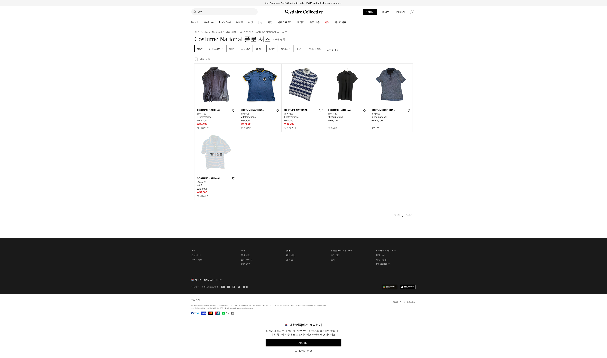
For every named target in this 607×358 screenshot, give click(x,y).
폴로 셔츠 (245, 32)
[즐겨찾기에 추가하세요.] (234, 110)
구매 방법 (245, 255)
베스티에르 (340, 22)
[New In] (201, 22)
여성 (250, 22)
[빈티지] (307, 22)
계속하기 (303, 343)
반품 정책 (245, 264)
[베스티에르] (349, 22)
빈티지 (300, 22)
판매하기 (369, 11)
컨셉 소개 (196, 255)
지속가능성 (381, 259)
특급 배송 (315, 22)
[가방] (275, 22)
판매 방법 (290, 255)
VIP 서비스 (196, 259)
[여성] (255, 22)
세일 (327, 22)
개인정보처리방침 (210, 287)
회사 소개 (380, 255)
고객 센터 (335, 255)
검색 (200, 11)
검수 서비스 (247, 259)
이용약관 (195, 287)
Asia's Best (225, 22)
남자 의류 (231, 32)
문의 (333, 259)
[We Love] (216, 22)
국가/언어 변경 (303, 351)
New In (195, 22)
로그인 (386, 11)
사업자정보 (257, 305)
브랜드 (239, 22)
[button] (412, 12)
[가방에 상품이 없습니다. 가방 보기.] (412, 12)
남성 (260, 22)
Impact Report (383, 264)
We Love (209, 22)
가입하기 (400, 11)
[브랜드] (245, 22)
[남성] (265, 22)
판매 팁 (289, 259)
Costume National (211, 32)
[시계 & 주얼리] (295, 22)
